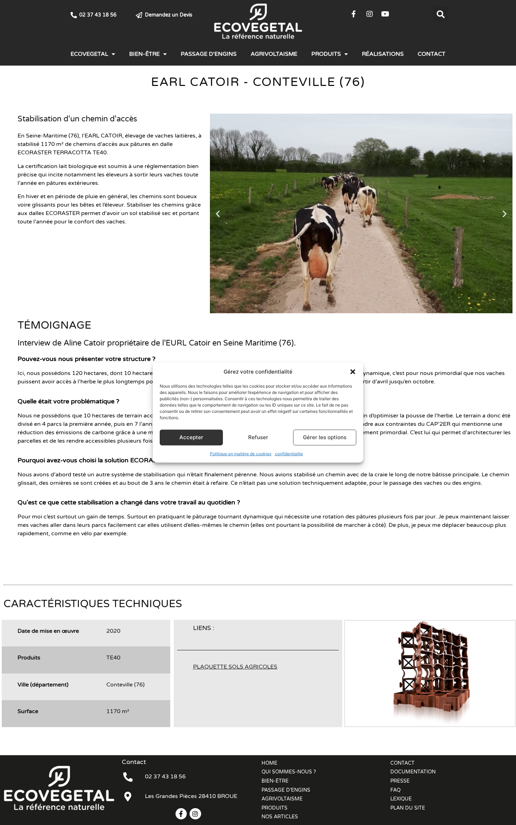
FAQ (395, 790)
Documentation (413, 772)
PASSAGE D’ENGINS (209, 54)
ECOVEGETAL (89, 54)
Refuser (258, 437)
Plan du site (407, 808)
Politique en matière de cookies (240, 453)
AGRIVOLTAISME (274, 54)
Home (269, 763)
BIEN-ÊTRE (144, 54)
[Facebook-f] (354, 14)
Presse (400, 781)
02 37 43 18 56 (98, 15)
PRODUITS (326, 54)
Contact (431, 54)
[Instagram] (370, 14)
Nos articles (280, 817)
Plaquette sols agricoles (235, 666)
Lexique (401, 799)
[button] (352, 371)
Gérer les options (324, 437)
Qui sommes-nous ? (289, 772)
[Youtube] (385, 14)
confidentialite (289, 453)
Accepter (191, 437)
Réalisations (383, 54)
